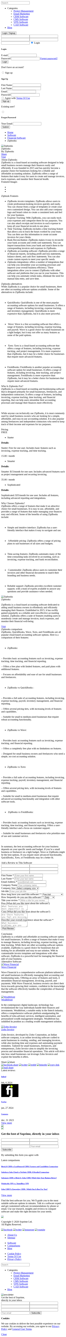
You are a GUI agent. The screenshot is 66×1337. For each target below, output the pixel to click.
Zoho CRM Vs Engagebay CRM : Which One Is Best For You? (24, 1189)
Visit (3, 157)
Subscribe (6, 1149)
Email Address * (9, 882)
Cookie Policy (14, 1253)
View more (6, 1123)
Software (11, 135)
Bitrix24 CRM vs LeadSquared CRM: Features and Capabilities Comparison (29, 1166)
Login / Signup (8, 33)
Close (4, 1334)
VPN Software (21, 22)
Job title (5, 891)
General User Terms (22, 1329)
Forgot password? (49, 58)
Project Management (23, 11)
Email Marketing (22, 13)
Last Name (6, 88)
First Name (6, 85)
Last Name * (7, 878)
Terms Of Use (23, 98)
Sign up (9, 72)
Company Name (9, 885)
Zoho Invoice (7, 1029)
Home (10, 132)
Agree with (17, 98)
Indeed (3, 1076)
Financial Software (16, 138)
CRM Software (21, 16)
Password (6, 58)
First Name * (7, 875)
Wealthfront (7, 999)
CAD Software (21, 25)
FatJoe (3, 1102)
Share (4, 154)
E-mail (4, 55)
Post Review (8, 928)
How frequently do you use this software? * (22, 897)
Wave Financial (8, 967)
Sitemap (11, 1237)
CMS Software (21, 19)
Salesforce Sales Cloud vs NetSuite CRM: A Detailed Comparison (25, 1172)
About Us (12, 1235)
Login (37, 42)
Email (4, 91)
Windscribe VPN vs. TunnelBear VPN (15, 1183)
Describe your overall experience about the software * (27, 920)
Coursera (4, 1114)
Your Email (6, 123)
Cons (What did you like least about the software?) (25, 911)
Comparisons (13, 1245)
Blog (9, 27)
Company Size (8, 888)
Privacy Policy (14, 1259)
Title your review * (10, 900)
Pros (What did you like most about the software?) (25, 903)
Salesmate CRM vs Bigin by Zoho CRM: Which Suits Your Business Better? (29, 1178)
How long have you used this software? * (21, 894)
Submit (5, 127)
